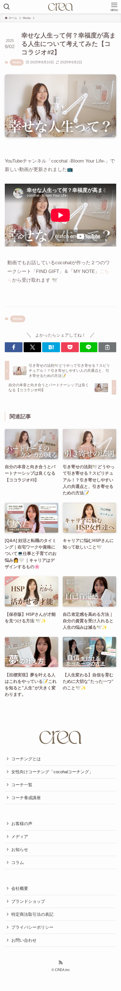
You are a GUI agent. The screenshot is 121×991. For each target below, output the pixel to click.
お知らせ (19, 849)
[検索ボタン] (7, 7)
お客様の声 (21, 823)
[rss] (60, 962)
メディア (19, 836)
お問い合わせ (24, 940)
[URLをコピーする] (107, 347)
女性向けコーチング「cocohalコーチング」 (52, 771)
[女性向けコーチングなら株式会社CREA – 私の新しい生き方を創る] (60, 7)
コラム (17, 862)
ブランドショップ (28, 901)
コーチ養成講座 (26, 797)
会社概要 (19, 888)
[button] (14, 347)
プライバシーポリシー (32, 927)
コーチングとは (26, 758)
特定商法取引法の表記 (32, 914)
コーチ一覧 (21, 784)
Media (17, 62)
